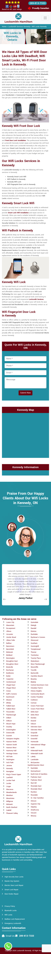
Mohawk (9, 804)
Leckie (8, 783)
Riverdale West (36, 789)
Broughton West (12, 664)
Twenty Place (36, 658)
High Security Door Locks (14, 877)
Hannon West (11, 747)
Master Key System (12, 881)
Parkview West (36, 780)
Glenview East (36, 727)
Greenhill (34, 739)
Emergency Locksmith (13, 923)
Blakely (33, 682)
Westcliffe (34, 667)
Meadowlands (11, 792)
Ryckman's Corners (38, 637)
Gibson (33, 724)
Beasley (34, 679)
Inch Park (9, 762)
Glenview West (36, 730)
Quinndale (34, 622)
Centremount (11, 682)
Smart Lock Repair (11, 889)
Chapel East (10, 685)
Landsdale (34, 759)
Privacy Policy (10, 906)
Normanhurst (35, 771)
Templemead (35, 649)
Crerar (8, 691)
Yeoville (33, 670)
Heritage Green (12, 753)
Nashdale (34, 768)
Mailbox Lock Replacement (15, 919)
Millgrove (9, 801)
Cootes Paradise (37, 697)
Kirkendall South (37, 753)
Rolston (33, 631)
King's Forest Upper (13, 774)
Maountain (10, 625)
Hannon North (11, 742)
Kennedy (9, 768)
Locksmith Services (36, 299)
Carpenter (9, 679)
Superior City (35, 804)
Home (4, 26)
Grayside (34, 733)
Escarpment (10, 628)
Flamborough (11, 715)
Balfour (9, 643)
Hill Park (9, 756)
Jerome (9, 765)
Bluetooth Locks (11, 910)
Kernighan (10, 771)
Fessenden (10, 712)
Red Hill (33, 783)
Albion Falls (10, 640)
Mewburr (9, 795)
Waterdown (35, 661)
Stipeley (34, 807)
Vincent (33, 813)
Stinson (33, 801)
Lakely (33, 756)
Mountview (10, 798)
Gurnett (9, 736)
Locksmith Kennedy (24, 950)
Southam (34, 643)
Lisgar (8, 786)
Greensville (10, 733)
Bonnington (10, 658)
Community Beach (37, 694)
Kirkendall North (36, 750)
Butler (8, 676)
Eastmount (10, 697)
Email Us (10, 936)
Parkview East (36, 777)
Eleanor (9, 700)
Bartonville (34, 673)
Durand (33, 721)
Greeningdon (11, 730)
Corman (33, 703)
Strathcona (35, 810)
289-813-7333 (38, 3)
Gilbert (8, 718)
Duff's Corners (11, 694)
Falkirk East (10, 706)
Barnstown (10, 646)
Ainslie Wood (11, 637)
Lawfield (9, 777)
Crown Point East (37, 706)
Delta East (34, 712)
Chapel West (11, 688)
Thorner (33, 652)
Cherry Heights (36, 691)
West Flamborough (38, 664)
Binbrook (9, 652)
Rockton (34, 792)
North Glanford (11, 807)
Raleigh (33, 625)
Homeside (34, 742)
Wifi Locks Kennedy (39, 26)
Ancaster (9, 634)
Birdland (9, 655)
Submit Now (25, 392)
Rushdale (34, 634)
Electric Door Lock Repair (14, 885)
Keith (33, 747)
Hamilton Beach (37, 676)
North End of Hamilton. (39, 774)
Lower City (10, 622)
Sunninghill (35, 646)
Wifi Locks (8, 915)
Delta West (35, 715)
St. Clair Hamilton (37, 798)
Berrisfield (10, 649)
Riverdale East (36, 786)
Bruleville (9, 667)
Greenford (34, 736)
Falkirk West (10, 709)
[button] (21, 518)
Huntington (10, 759)
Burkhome (10, 673)
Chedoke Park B (36, 688)
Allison (8, 631)
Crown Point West (37, 709)
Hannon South (11, 744)
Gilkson (9, 721)
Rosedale (34, 795)
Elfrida (8, 703)
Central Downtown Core (39, 685)
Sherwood (34, 640)
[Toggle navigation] (45, 17)
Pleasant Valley (12, 813)
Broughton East (12, 661)
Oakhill (8, 810)
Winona (33, 816)
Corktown (34, 700)
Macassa (9, 789)
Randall (33, 628)
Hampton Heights (12, 739)
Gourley (9, 727)
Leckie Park (10, 780)
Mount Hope (10, 724)
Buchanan (10, 670)
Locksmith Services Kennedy (19, 26)
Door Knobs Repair (11, 894)
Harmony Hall (11, 750)
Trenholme (35, 655)
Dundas (33, 718)
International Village (38, 744)
